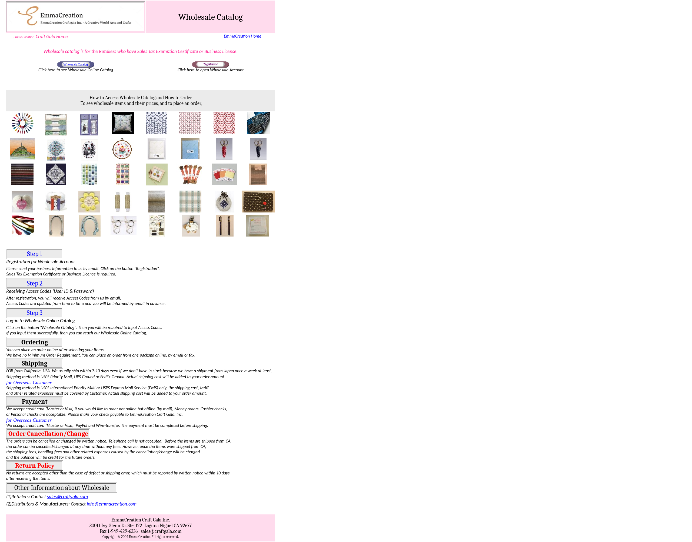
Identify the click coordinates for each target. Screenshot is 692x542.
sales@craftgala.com (67, 497)
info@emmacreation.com (112, 504)
